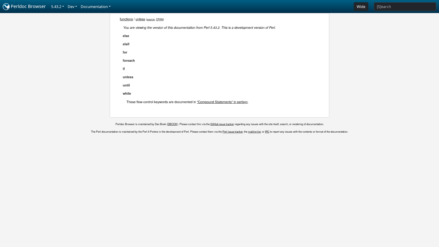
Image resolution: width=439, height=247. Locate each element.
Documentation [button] (94, 6)
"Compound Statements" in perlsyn (222, 101)
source (151, 19)
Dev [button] (71, 6)
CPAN (159, 19)
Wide (361, 6)
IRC (267, 131)
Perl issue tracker (232, 131)
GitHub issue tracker (222, 124)
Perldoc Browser (28, 6)
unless (140, 18)
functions (126, 18)
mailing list (254, 131)
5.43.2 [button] (56, 6)
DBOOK (172, 124)
